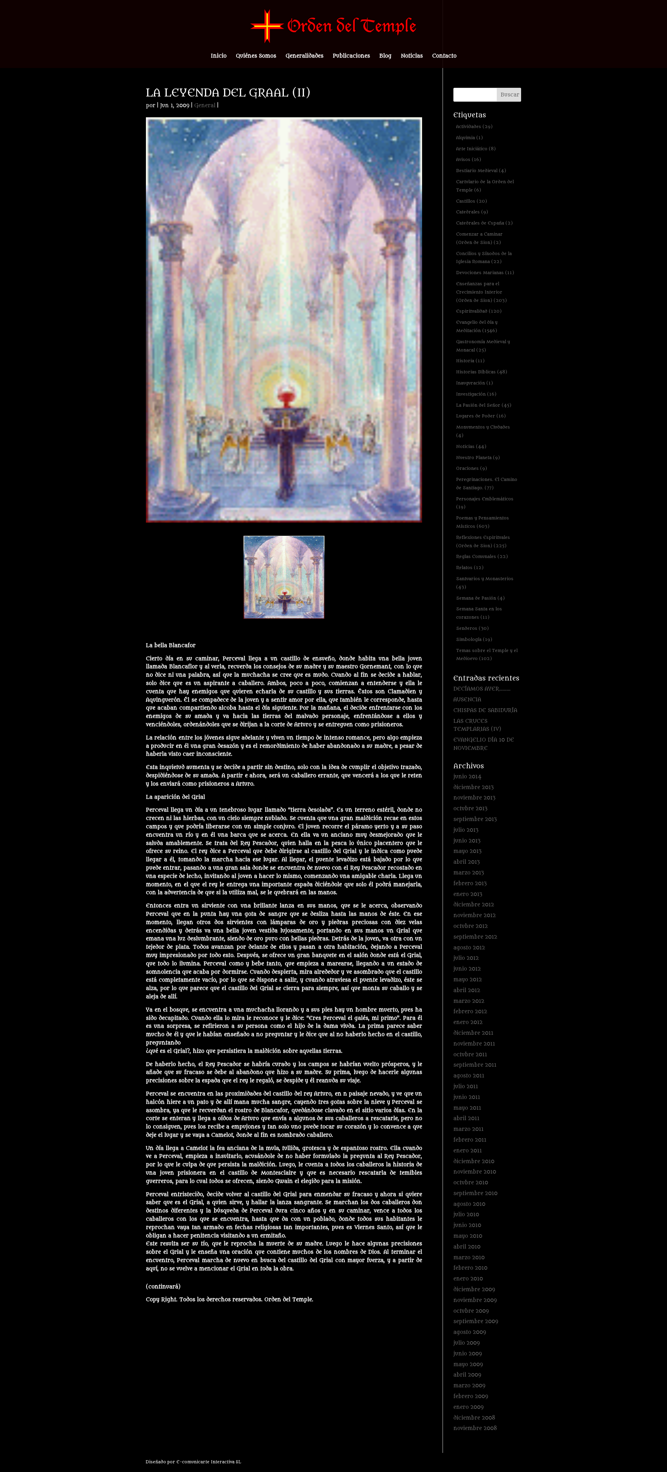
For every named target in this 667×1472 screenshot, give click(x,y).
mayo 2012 (467, 980)
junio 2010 (467, 1225)
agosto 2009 (469, 1332)
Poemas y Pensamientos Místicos (482, 522)
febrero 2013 (470, 884)
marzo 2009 (469, 1386)
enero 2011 (467, 1151)
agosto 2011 (468, 1076)
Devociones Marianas (485, 272)
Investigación (476, 394)
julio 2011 (465, 1087)
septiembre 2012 (475, 937)
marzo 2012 (468, 1001)
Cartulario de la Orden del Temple (485, 186)
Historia (470, 360)
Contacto (444, 56)
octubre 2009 (471, 1311)
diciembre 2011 (473, 1033)
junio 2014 (467, 777)
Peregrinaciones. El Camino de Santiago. (486, 483)
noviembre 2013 (474, 798)
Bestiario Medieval (481, 170)
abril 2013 (466, 862)
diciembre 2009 (474, 1290)
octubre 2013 (470, 809)
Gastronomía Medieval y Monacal (483, 346)
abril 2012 (466, 990)
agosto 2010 (469, 1204)
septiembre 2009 (475, 1322)
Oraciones (471, 468)
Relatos (470, 567)
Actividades (474, 126)
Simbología (474, 639)
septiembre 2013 (475, 819)
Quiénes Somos (256, 56)
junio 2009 (467, 1354)
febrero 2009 (470, 1396)
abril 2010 (466, 1247)
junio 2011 (466, 1097)
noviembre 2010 (474, 1172)
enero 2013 (467, 894)
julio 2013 (465, 830)
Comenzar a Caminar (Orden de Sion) (479, 238)
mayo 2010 (467, 1236)
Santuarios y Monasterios (484, 583)
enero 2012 (468, 1022)
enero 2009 (468, 1407)
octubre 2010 (470, 1183)
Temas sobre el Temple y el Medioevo (487, 654)
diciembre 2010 (473, 1162)
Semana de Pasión (480, 598)
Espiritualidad (479, 311)
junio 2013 (466, 841)
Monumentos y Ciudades (483, 431)
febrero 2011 (469, 1140)
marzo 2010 (469, 1258)
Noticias (412, 56)
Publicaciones (351, 56)
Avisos (468, 159)
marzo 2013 (468, 873)
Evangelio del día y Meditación (476, 326)
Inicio (219, 56)
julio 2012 (466, 958)
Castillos (471, 201)
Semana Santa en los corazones (479, 613)
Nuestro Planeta (478, 457)
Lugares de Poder (481, 415)
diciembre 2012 (473, 905)
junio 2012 (467, 969)
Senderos (472, 628)
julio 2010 (466, 1215)
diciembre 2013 (473, 787)
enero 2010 (468, 1279)
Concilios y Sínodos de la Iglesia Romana (484, 257)
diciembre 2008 (474, 1418)
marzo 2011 (468, 1129)
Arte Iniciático (476, 148)
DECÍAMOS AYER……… (482, 689)
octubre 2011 (470, 1055)
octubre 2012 (470, 926)
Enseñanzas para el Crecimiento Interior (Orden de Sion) (481, 292)
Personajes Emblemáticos (484, 503)
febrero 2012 (470, 1012)
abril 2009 (467, 1375)
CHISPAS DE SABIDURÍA (485, 710)
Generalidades (304, 56)
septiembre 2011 (474, 1065)
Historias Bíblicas (481, 371)
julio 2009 (466, 1343)
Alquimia (469, 137)
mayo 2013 (467, 851)
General (204, 106)
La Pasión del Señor (483, 405)
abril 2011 (466, 1119)
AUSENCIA (467, 700)
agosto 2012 (469, 948)
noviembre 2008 (475, 1428)
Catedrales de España (484, 223)
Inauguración (474, 383)
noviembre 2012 (474, 916)
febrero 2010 (470, 1268)
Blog (385, 56)
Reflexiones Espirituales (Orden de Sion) (483, 541)
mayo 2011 (467, 1108)
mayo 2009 (468, 1365)
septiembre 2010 (475, 1193)
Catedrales (472, 211)
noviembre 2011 (474, 1044)
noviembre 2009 (475, 1300)
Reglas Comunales (482, 556)
